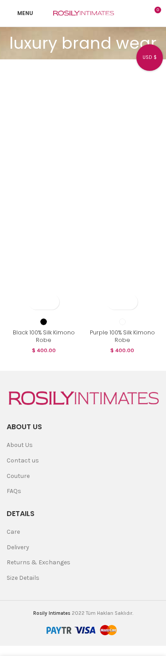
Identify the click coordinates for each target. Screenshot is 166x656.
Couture (18, 476)
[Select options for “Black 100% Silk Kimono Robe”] (36, 302)
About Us (20, 445)
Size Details (23, 578)
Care (13, 532)
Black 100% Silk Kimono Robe (44, 336)
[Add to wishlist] (51, 302)
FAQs (14, 491)
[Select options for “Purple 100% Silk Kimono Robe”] (114, 302)
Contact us (23, 460)
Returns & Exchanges (38, 562)
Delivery (18, 547)
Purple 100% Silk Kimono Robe (122, 336)
